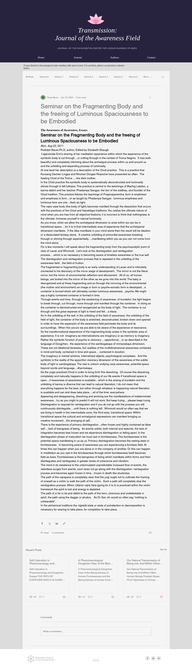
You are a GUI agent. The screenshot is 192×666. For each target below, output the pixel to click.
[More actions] (150, 97)
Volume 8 (44, 77)
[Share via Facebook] (42, 523)
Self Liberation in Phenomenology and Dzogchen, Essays (41, 562)
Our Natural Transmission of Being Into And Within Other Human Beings (143, 562)
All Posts (30, 77)
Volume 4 (103, 77)
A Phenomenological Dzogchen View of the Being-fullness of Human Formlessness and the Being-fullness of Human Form (95, 562)
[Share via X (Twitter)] (49, 523)
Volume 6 (73, 77)
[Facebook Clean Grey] (147, 658)
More (146, 77)
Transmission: (97, 30)
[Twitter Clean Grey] (153, 658)
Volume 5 (88, 77)
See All (163, 549)
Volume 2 (133, 77)
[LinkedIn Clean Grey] (159, 658)
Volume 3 (118, 77)
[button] (162, 77)
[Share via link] (64, 523)
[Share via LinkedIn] (56, 523)
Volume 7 (58, 77)
